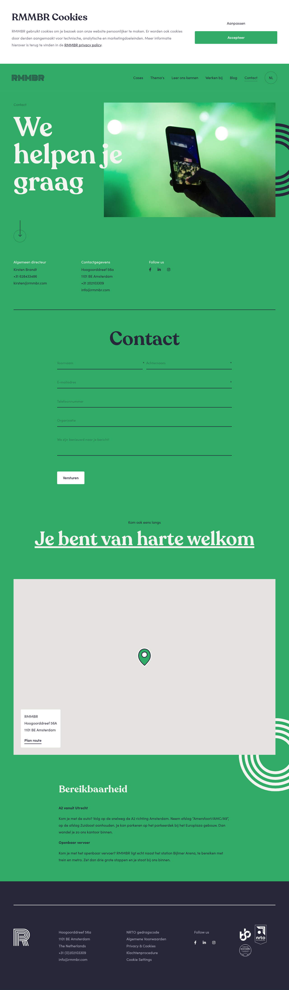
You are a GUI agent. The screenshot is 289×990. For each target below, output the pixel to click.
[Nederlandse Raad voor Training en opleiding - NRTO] (261, 935)
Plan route (33, 740)
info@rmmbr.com (95, 290)
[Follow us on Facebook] (150, 269)
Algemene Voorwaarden (146, 939)
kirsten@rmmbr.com (30, 283)
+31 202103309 (92, 283)
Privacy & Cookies (141, 945)
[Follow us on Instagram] (168, 269)
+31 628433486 (25, 276)
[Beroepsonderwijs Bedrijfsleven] (245, 935)
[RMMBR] (28, 78)
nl (271, 77)
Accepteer (236, 37)
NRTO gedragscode (142, 932)
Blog (233, 77)
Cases (138, 77)
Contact (251, 77)
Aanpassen (236, 23)
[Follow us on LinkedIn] (160, 269)
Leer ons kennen (185, 77)
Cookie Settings (139, 959)
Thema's (157, 77)
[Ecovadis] (245, 950)
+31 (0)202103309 (72, 952)
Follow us (201, 932)
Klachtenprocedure (142, 952)
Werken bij (214, 77)
